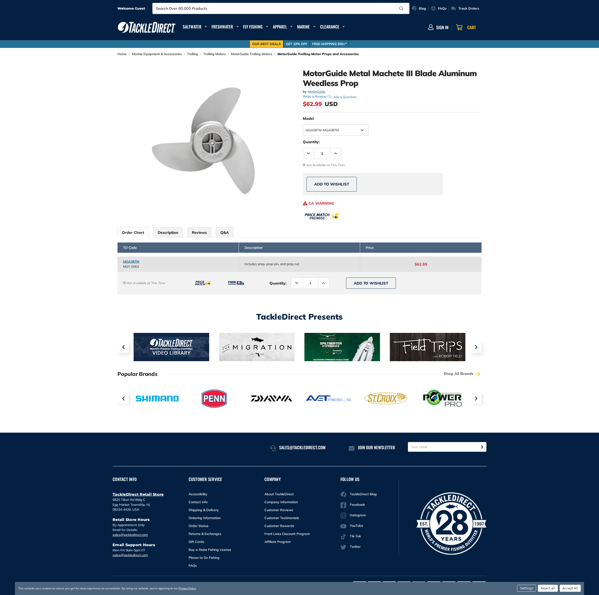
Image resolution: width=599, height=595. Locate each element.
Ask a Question (344, 97)
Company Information (281, 502)
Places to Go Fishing (204, 558)
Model (308, 118)
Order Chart (133, 232)
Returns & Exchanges (205, 534)
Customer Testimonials (281, 518)
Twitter (355, 547)
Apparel (280, 27)
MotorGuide (316, 91)
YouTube (356, 526)
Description (168, 232)
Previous (123, 347)
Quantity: (311, 141)
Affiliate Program (277, 542)
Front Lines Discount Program (287, 534)
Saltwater (192, 27)
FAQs (193, 565)
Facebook (357, 504)
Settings (526, 588)
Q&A (224, 232)
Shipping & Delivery (204, 510)
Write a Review (314, 96)
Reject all (548, 588)
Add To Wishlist (331, 184)
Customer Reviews (278, 510)
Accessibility (198, 494)
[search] (401, 8)
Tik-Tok (355, 536)
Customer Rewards (279, 526)
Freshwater (222, 27)
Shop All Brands (459, 373)
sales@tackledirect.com (130, 535)
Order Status (198, 526)
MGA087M (131, 262)
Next (476, 347)
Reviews (199, 232)
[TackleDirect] (146, 27)
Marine (303, 27)
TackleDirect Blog (363, 494)
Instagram (358, 515)
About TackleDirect (279, 494)
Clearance (329, 27)
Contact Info (198, 502)
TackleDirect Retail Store (138, 494)
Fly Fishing (253, 27)
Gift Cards (196, 542)
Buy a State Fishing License (210, 550)
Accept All (570, 588)
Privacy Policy (187, 588)
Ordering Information (205, 518)
